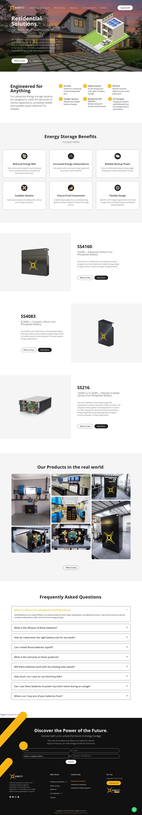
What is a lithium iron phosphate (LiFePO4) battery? (42, 610)
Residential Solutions (78, 781)
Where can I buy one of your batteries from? (38, 696)
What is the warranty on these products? (36, 657)
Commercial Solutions (78, 785)
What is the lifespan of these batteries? (35, 627)
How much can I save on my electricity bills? (38, 676)
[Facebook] (13, 797)
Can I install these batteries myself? (33, 647)
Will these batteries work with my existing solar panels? (44, 666)
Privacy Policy (58, 813)
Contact (53, 798)
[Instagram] (15, 797)
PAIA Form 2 (84, 813)
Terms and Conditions (71, 813)
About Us (53, 789)
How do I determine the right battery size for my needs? (44, 637)
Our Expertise (55, 793)
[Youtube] (18, 797)
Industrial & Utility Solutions (81, 788)
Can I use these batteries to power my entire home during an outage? (52, 686)
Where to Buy (55, 786)
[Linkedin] (10, 797)
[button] (71, 610)
